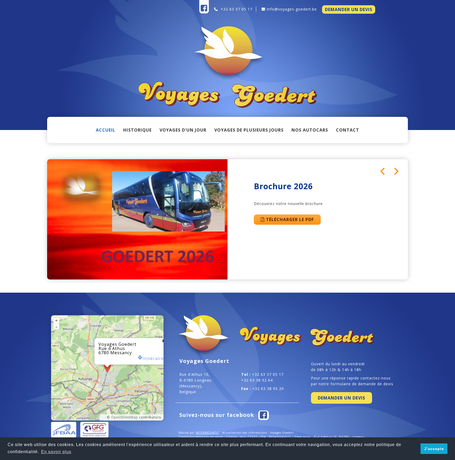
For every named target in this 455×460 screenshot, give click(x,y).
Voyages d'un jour (183, 130)
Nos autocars (309, 130)
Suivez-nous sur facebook (217, 414)
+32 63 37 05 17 (235, 9)
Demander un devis (348, 9)
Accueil (105, 130)
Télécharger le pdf (289, 219)
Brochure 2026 (283, 186)
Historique (137, 130)
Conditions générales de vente (201, 437)
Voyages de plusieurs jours (249, 130)
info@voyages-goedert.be (292, 9)
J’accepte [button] (434, 449)
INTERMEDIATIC (207, 432)
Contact (347, 130)
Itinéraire (153, 358)
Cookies (231, 437)
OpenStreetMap (124, 417)
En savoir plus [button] (56, 451)
